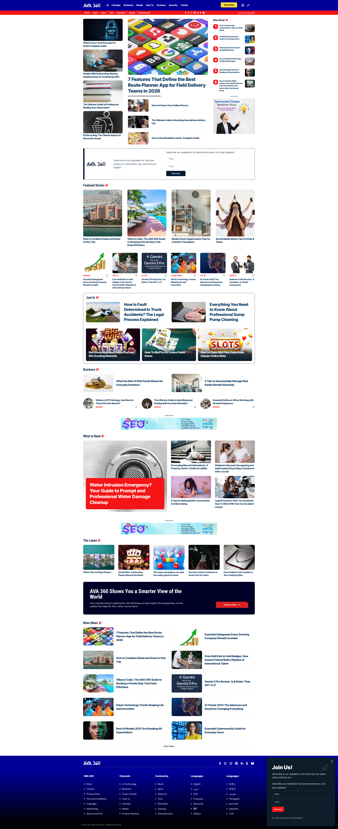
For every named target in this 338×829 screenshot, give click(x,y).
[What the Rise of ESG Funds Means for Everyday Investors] (98, 383)
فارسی (232, 793)
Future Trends (176, 276)
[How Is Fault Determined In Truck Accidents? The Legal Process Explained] (103, 312)
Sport (160, 788)
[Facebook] (185, 13)
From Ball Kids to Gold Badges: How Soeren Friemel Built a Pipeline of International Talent (226, 660)
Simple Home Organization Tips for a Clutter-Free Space (191, 240)
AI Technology (129, 783)
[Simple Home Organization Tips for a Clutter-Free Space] (191, 213)
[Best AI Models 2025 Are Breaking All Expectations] (250, 73)
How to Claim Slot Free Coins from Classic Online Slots (222, 354)
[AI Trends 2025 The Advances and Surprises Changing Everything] (213, 263)
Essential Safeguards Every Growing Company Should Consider (95, 282)
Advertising (92, 808)
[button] (229, 4)
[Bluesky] (203, 13)
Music (161, 783)
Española (233, 808)
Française (198, 798)
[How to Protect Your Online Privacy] (138, 105)
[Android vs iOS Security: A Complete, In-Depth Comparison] (242, 263)
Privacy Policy (93, 793)
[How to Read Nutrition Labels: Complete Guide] (138, 138)
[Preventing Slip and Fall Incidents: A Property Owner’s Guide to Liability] (191, 451)
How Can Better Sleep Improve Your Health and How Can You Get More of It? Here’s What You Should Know (231, 86)
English (197, 783)
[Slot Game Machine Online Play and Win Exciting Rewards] (113, 344)
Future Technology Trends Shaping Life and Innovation (183, 282)
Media (125, 808)
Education (163, 803)
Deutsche (198, 803)
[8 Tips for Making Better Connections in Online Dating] (191, 487)
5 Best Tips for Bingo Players (97, 572)
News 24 (162, 793)
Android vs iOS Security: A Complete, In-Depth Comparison (241, 282)
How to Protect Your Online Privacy (170, 105)
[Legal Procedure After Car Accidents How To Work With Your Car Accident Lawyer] (235, 487)
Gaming (162, 808)
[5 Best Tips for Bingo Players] (98, 557)
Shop (89, 783)
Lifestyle (126, 803)
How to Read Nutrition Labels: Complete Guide (175, 138)
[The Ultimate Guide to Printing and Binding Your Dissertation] (103, 91)
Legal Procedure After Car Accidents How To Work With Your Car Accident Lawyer (234, 503)
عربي (195, 788)
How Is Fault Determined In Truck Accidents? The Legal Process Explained (144, 312)
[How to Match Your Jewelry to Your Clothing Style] (239, 557)
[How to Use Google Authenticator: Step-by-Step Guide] (250, 28)
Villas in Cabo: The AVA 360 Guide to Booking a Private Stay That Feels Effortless (146, 241)
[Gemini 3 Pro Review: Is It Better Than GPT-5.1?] (154, 263)
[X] (188, 13)
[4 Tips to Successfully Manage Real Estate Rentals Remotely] (187, 383)
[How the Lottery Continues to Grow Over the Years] (204, 557)
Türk (231, 813)
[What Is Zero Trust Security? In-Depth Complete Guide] (103, 30)
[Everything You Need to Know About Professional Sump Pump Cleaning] (189, 312)
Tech (160, 798)
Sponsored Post (94, 813)
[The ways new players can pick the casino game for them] (169, 557)
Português (234, 798)
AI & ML (144, 276)
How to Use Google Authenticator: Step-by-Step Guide (231, 27)
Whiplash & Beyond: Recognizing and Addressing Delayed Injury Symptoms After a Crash (234, 468)
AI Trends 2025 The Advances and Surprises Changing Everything (211, 282)
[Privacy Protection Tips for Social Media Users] (250, 50)
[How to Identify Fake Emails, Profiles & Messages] (250, 61)
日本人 (232, 783)
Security (232, 276)
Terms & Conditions (96, 798)
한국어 (232, 788)
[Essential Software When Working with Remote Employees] (205, 403)
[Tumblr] (200, 13)
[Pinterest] (194, 13)
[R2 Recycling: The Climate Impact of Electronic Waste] (103, 122)
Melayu (197, 813)
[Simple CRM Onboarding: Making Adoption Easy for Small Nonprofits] (103, 61)
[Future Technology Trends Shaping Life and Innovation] (183, 263)
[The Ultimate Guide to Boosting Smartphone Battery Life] (138, 122)
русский (233, 803)
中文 (195, 793)
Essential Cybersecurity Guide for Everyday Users (229, 37)
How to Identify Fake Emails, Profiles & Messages (230, 60)
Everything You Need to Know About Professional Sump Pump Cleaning (229, 312)
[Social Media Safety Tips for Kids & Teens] (235, 213)
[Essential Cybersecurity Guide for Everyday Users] (250, 39)
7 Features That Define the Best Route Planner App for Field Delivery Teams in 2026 (167, 85)
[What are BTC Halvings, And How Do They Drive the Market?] (88, 403)
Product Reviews (130, 813)
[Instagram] (191, 13)
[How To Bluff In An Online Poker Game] (169, 344)
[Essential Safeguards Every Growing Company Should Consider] (96, 263)
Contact (90, 788)
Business (86, 276)
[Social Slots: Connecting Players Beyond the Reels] (133, 557)
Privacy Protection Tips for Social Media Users (229, 49)
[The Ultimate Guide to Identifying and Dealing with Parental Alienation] (147, 403)
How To (115, 276)
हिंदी (195, 808)
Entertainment (165, 813)
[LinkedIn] (197, 13)
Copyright (91, 803)
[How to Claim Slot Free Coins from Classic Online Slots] (225, 344)
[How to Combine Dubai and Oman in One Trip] (102, 213)
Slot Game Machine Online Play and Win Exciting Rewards (111, 354)
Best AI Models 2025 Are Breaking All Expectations (229, 71)
